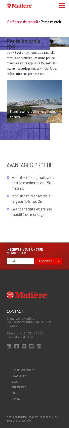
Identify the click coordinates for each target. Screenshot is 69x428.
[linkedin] (9, 346)
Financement (20, 376)
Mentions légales (23, 370)
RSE (14, 393)
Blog (15, 381)
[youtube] (31, 346)
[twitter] (24, 346)
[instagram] (39, 346)
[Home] (19, 5)
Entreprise (19, 387)
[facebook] (16, 346)
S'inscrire (45, 261)
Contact (17, 399)
